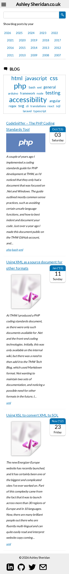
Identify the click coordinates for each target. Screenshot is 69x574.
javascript (36, 78)
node (40, 93)
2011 (10, 55)
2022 (54, 33)
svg (21, 106)
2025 (19, 33)
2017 (57, 40)
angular (55, 101)
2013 (45, 48)
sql (58, 106)
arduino (13, 93)
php (20, 86)
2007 (57, 55)
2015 (22, 48)
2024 (31, 33)
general (49, 87)
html (17, 78)
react (51, 106)
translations (38, 106)
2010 (22, 55)
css (54, 78)
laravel (27, 111)
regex (12, 106)
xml (39, 87)
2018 (45, 40)
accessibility (28, 100)
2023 (43, 33)
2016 (10, 48)
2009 (34, 55)
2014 (34, 48)
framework (27, 93)
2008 (45, 55)
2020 (22, 40)
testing (52, 92)
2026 (7, 33)
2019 (34, 40)
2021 (10, 40)
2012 (57, 48)
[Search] (62, 15)
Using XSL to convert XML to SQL (32, 415)
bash (32, 87)
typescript (39, 111)
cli (27, 106)
